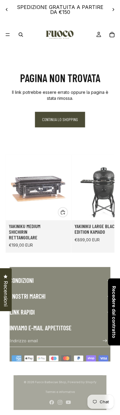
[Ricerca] (20, 34)
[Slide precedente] (7, 9)
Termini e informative (60, 392)
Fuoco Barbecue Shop (50, 382)
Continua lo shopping (60, 119)
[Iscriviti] (104, 340)
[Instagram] (60, 402)
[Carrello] (111, 34)
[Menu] (7, 34)
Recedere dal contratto (114, 312)
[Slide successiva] (113, 9)
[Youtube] (68, 402)
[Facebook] (51, 402)
